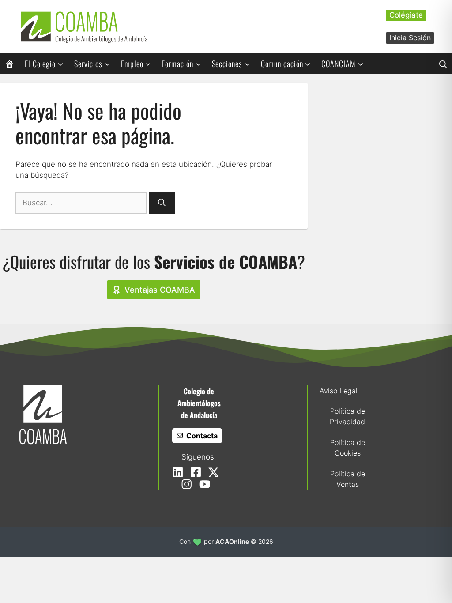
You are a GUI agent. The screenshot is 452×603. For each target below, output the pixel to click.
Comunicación (282, 63)
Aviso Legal (339, 390)
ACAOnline (232, 541)
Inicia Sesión (410, 37)
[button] (443, 63)
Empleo (132, 63)
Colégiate (406, 15)
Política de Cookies (347, 447)
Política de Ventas (347, 479)
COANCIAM (338, 63)
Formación (177, 63)
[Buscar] (162, 203)
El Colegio (40, 63)
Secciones (227, 63)
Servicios (88, 63)
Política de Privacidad (347, 416)
